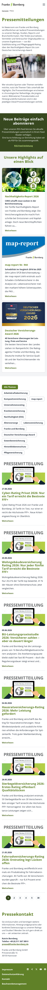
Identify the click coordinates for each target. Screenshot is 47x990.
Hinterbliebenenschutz (15, 446)
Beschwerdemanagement (14, 983)
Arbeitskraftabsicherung (16, 393)
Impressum (7, 969)
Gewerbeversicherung (14, 440)
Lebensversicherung (33, 423)
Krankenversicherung (14, 411)
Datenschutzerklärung (13, 974)
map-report (36, 399)
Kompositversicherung (15, 399)
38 (38, 898)
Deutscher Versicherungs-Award (19, 434)
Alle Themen (10, 387)
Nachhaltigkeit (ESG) (14, 417)
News (12, 11)
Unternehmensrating (14, 405)
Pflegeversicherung (13, 452)
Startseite (5, 11)
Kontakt (6, 979)
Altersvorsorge (11, 423)
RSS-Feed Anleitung (23, 145)
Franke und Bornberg (14, 428)
